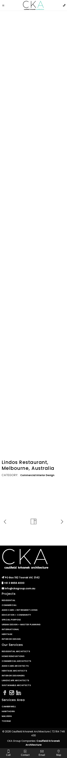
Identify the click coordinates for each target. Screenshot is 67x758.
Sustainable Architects (16, 685)
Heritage (7, 634)
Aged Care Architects (15, 665)
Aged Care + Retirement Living (20, 610)
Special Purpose (11, 619)
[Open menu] (5, 5)
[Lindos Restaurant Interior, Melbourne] (33, 216)
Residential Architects (16, 651)
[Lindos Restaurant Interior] (33, 56)
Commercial (28, 475)
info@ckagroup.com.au (20, 588)
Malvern (7, 716)
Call (8, 755)
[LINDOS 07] (33, 404)
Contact (25, 755)
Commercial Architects (16, 661)
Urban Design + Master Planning (21, 624)
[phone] (64, 5)
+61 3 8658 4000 (14, 583)
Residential (8, 600)
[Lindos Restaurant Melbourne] (33, 166)
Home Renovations (13, 656)
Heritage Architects (14, 670)
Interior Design (45, 475)
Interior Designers (13, 675)
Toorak (6, 721)
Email (42, 755)
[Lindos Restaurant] (33, 269)
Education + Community (16, 614)
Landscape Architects (15, 680)
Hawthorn (8, 711)
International (10, 629)
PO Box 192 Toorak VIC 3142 (22, 577)
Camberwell (9, 706)
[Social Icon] (4, 693)
